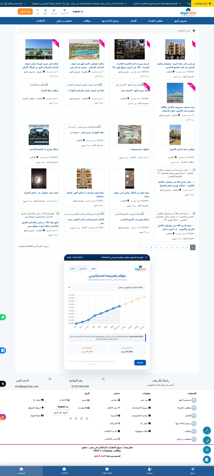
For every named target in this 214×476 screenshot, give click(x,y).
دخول (45, 13)
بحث (37, 13)
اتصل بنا (145, 423)
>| (140, 247)
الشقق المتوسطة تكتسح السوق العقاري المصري (165, 3)
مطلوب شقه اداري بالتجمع (182, 149)
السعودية (82, 407)
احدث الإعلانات (183, 30)
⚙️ (207, 450)
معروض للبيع (181, 20)
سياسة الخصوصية (140, 415)
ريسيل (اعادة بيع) (110, 20)
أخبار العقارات (200, 3)
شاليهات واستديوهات (139, 149)
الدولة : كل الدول (61, 412)
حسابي (114, 399)
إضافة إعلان (107, 472)
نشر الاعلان (25, 11)
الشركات (113, 423)
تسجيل (54, 13)
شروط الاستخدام (140, 407)
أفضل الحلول (100, 455)
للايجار (133, 20)
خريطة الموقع (35, 407)
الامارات (63, 399)
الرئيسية (21, 472)
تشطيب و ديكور (64, 20)
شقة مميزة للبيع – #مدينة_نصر (135, 90)
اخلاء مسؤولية (142, 431)
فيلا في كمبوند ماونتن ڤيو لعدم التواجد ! (86, 90)
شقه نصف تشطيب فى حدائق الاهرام (41, 192)
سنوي (72, 268)
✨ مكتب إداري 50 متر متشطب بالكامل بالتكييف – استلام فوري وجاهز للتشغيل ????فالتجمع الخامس (176, 185)
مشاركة (140, 362)
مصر (84, 399)
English (77, 11)
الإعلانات (40, 20)
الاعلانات (64, 472)
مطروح (85, 71)
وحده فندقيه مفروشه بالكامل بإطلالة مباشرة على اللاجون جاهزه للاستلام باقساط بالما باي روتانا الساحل (178, 111)
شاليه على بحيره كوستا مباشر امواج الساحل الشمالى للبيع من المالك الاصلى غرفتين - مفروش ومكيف (40, 67)
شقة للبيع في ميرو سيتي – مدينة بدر (87, 132)
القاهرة (169, 71)
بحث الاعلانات (111, 438)
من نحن (145, 399)
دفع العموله (35, 415)
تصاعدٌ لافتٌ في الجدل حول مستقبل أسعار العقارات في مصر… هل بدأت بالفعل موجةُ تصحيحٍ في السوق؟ (88, 3)
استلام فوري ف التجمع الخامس (44, 149)
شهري (93, 268)
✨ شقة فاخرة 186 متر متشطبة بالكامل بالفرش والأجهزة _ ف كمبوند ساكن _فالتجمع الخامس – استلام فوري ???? (176, 229)
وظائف (86, 20)
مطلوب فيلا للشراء (49, 90)
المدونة (114, 415)
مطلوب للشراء (155, 20)
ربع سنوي (82, 268)
